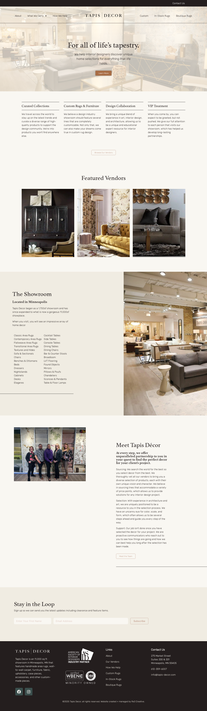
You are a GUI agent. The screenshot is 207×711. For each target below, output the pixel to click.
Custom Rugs (113, 673)
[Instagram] (28, 691)
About (18, 15)
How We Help (60, 15)
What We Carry (35, 15)
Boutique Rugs (184, 15)
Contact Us (178, 3)
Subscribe (139, 621)
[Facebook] (19, 691)
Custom (144, 15)
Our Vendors (112, 661)
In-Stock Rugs (162, 15)
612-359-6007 (159, 669)
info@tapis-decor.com (163, 674)
